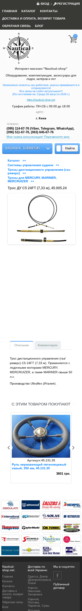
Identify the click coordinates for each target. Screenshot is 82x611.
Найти (70, 148)
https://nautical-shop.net (41, 99)
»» (18, 160)
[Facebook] (57, 575)
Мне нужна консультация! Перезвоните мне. (38, 136)
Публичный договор (61, 585)
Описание (21, 345)
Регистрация (68, 3)
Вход (45, 3)
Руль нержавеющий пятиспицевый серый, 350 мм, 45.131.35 (39, 466)
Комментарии (48, 345)
